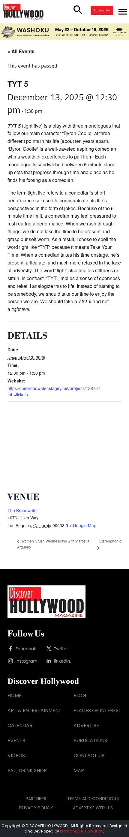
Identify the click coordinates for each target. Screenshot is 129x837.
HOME (15, 695)
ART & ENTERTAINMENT (35, 710)
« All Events (21, 51)
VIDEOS (16, 755)
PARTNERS (36, 799)
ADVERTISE (86, 725)
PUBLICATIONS (90, 740)
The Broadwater (23, 510)
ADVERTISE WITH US (93, 808)
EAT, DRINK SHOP (27, 770)
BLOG (80, 695)
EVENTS (16, 740)
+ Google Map (82, 525)
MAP (79, 770)
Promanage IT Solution (81, 831)
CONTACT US (89, 755)
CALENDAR (20, 725)
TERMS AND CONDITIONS (93, 799)
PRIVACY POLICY (36, 808)
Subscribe (102, 10)
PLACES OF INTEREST (98, 710)
